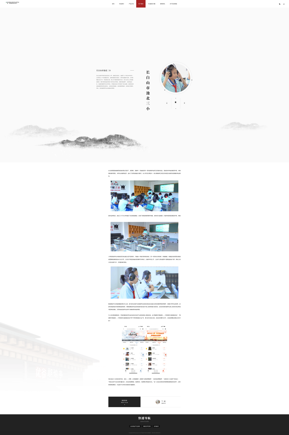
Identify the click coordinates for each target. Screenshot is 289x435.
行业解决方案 (151, 4)
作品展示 (121, 4)
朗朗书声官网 (147, 426)
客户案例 (140, 4)
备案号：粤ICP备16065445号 (154, 432)
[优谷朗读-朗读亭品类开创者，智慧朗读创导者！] (13, 4)
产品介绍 (131, 4)
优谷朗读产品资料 (135, 426)
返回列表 (176, 100)
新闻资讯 (162, 4)
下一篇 (184, 102)
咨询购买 (156, 426)
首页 (113, 4)
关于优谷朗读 (173, 4)
